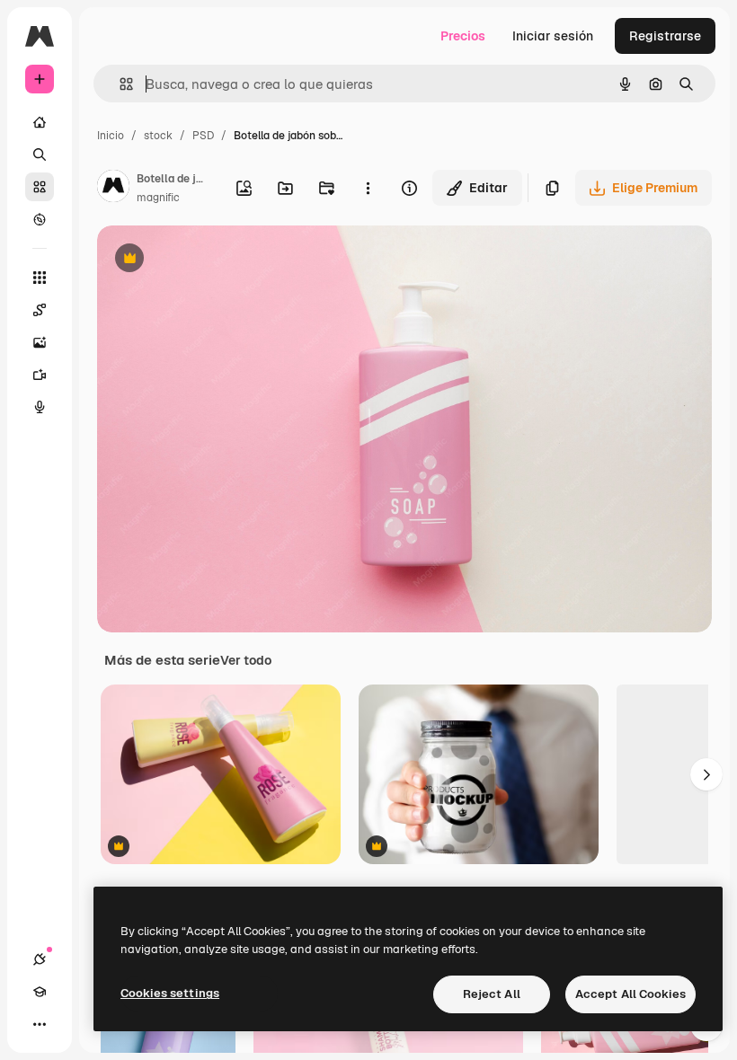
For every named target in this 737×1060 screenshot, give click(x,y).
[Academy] (39, 991)
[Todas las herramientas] (39, 277)
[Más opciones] (368, 188)
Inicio (110, 135)
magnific (158, 197)
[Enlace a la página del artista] (113, 189)
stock (158, 135)
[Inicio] (39, 122)
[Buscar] (39, 154)
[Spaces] (39, 310)
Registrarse (665, 36)
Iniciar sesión (552, 36)
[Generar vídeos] (39, 374)
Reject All (491, 994)
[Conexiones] (39, 959)
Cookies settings (169, 993)
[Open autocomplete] (119, 84)
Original (212, 260)
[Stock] (39, 186)
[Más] (39, 1024)
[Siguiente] (706, 774)
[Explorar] (39, 219)
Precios (462, 36)
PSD (203, 135)
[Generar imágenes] (39, 342)
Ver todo (245, 660)
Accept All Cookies (630, 994)
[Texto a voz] (39, 407)
